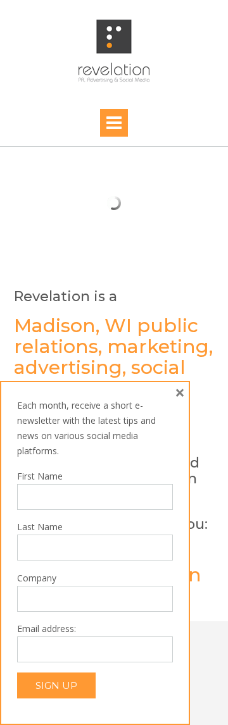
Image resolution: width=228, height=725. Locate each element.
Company (36, 578)
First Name (40, 476)
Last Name (40, 527)
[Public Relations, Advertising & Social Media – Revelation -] (114, 51)
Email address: (46, 629)
